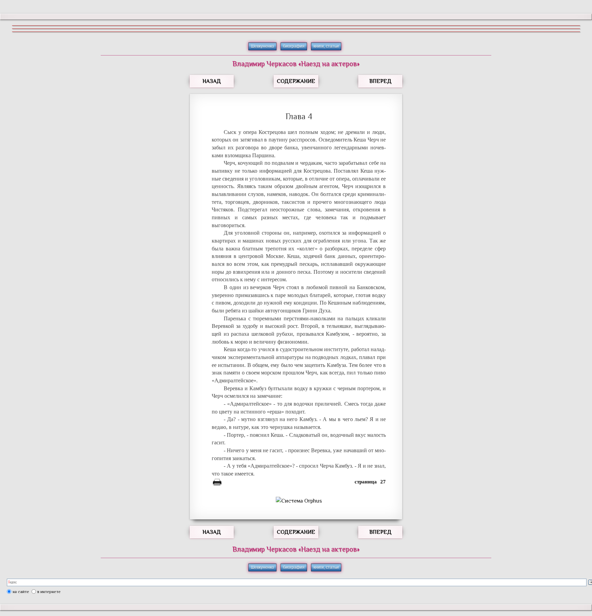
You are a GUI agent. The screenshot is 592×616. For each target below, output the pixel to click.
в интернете (49, 591)
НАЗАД (211, 81)
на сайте (21, 591)
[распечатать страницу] (217, 483)
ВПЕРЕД (380, 81)
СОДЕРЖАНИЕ (296, 81)
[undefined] (299, 500)
